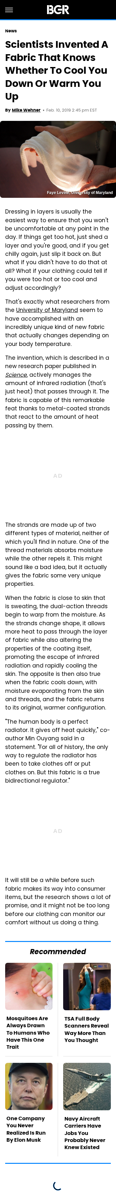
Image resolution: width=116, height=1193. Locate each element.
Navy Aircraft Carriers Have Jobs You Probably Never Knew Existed (84, 1133)
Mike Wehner (26, 110)
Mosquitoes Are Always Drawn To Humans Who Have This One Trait (28, 1033)
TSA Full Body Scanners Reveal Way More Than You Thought (86, 1029)
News (11, 31)
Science (16, 375)
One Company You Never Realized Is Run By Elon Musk (26, 1129)
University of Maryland (47, 310)
